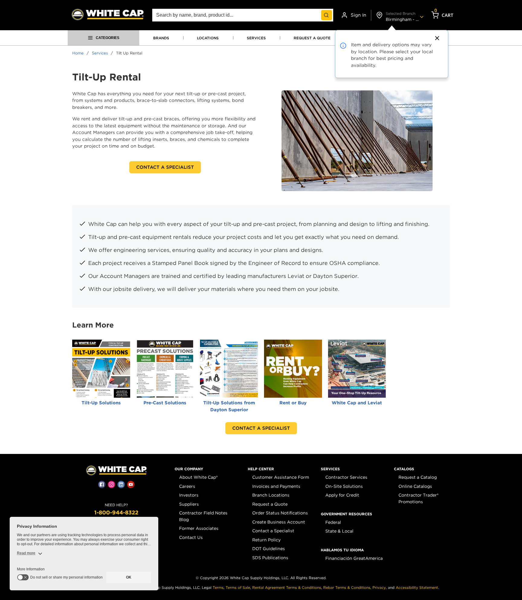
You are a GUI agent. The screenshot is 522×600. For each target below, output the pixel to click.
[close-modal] (436, 38)
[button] (189, 469)
